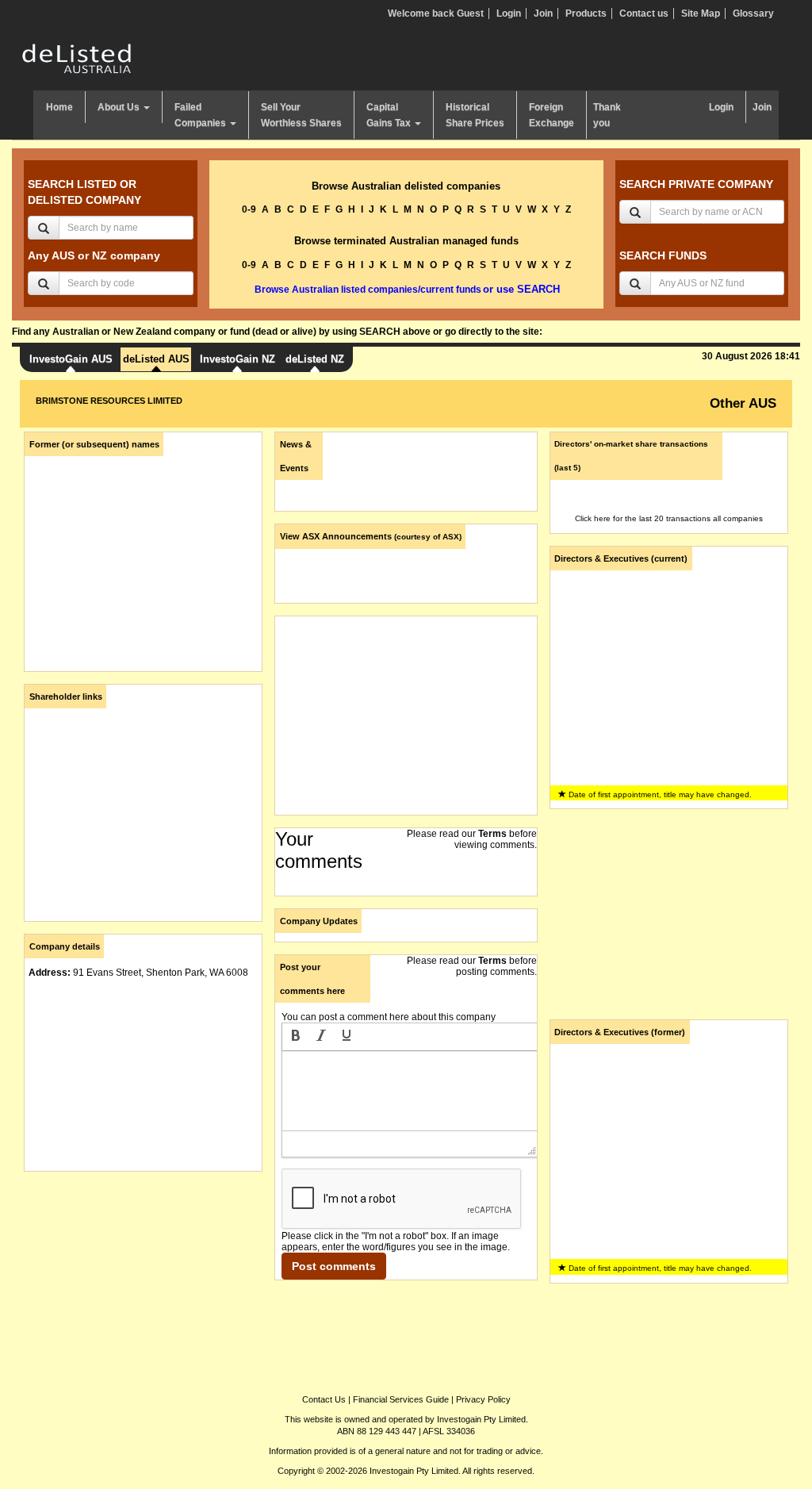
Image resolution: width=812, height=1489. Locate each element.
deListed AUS (156, 359)
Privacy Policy (483, 1399)
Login (508, 13)
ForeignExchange (551, 115)
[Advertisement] (143, 1283)
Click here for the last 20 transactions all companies (669, 518)
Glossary (753, 13)
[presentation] (296, 1037)
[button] (296, 1037)
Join (543, 13)
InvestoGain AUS (71, 359)
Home (59, 107)
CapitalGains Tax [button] (389, 115)
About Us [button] (120, 107)
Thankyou (607, 115)
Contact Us (324, 1399)
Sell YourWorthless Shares (301, 115)
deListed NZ (314, 359)
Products (586, 13)
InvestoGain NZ (237, 359)
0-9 (249, 209)
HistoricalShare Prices (475, 115)
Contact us (643, 13)
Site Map (700, 13)
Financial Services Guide (401, 1399)
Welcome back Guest (436, 13)
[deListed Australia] (76, 57)
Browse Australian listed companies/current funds (368, 289)
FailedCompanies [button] (201, 115)
